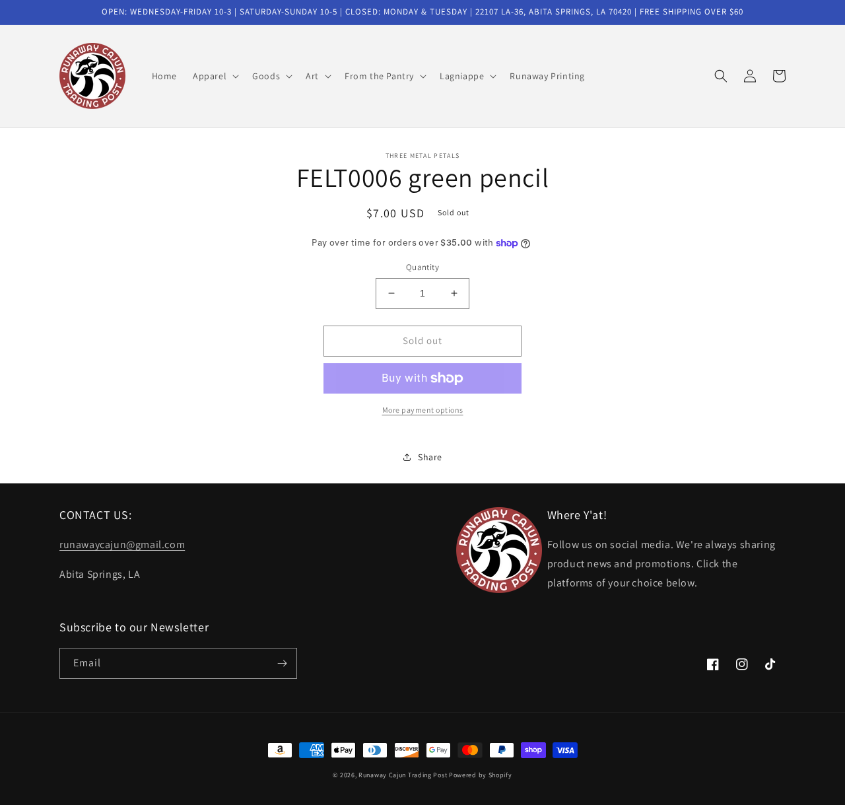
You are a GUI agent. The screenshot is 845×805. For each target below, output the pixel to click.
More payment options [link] (422, 410)
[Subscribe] (281, 663)
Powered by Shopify (480, 775)
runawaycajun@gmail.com (122, 544)
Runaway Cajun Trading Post (402, 775)
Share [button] (430, 457)
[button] (214, 76)
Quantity (422, 267)
